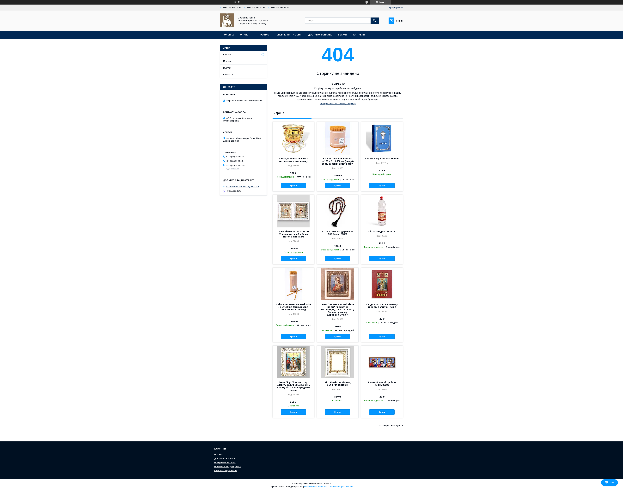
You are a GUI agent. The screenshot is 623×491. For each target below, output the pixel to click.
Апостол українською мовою (382, 158)
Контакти (359, 35)
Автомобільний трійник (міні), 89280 (382, 383)
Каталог (245, 35)
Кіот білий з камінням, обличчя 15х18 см (338, 383)
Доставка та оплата (224, 458)
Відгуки (342, 35)
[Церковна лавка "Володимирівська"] (227, 26)
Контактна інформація (225, 470)
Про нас (264, 35)
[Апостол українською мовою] (382, 138)
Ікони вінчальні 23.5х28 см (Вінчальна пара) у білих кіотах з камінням (293, 234)
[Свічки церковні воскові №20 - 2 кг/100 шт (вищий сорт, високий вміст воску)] (293, 284)
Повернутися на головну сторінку (338, 103)
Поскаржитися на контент (315, 486)
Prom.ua (327, 484)
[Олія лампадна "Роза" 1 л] (382, 211)
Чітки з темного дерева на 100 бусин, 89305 (337, 232)
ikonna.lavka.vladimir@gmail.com (242, 186)
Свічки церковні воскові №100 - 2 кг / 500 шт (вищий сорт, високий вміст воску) (338, 161)
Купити (293, 186)
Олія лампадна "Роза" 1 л (382, 231)
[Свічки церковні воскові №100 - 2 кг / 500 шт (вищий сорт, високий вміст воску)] (337, 138)
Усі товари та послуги (389, 425)
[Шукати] (375, 20)
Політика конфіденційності (227, 466)
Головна (228, 35)
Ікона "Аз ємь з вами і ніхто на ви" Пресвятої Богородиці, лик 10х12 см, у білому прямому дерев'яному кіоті (337, 309)
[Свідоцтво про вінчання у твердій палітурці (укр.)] (382, 284)
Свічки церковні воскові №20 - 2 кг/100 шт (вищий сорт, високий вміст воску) (293, 307)
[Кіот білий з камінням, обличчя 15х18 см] (337, 362)
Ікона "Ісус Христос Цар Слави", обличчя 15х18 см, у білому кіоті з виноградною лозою (293, 386)
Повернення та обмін (288, 35)
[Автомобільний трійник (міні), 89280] (382, 362)
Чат (612, 482)
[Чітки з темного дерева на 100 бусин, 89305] (337, 211)
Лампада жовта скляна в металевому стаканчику (293, 159)
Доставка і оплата (320, 35)
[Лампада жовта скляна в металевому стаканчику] (293, 138)
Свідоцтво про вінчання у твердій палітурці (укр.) (382, 305)
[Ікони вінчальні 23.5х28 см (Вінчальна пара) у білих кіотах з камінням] (293, 211)
